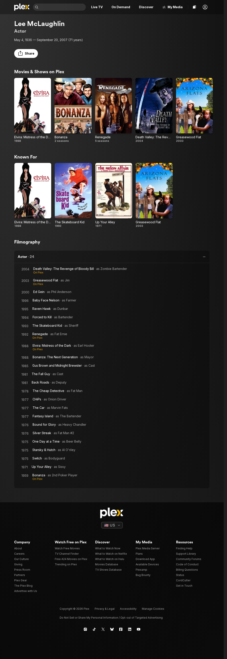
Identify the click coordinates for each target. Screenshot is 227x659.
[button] (205, 7)
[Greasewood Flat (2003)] (194, 110)
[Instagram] (85, 629)
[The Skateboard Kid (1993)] (73, 195)
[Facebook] (120, 629)
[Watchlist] (194, 7)
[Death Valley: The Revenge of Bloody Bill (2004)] (153, 110)
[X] (103, 629)
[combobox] (62, 7)
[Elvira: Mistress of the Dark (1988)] (32, 110)
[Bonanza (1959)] (73, 110)
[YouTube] (138, 629)
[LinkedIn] (129, 629)
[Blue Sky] (112, 629)
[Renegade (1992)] (113, 110)
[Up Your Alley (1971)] (113, 195)
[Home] (21, 7)
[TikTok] (94, 629)
